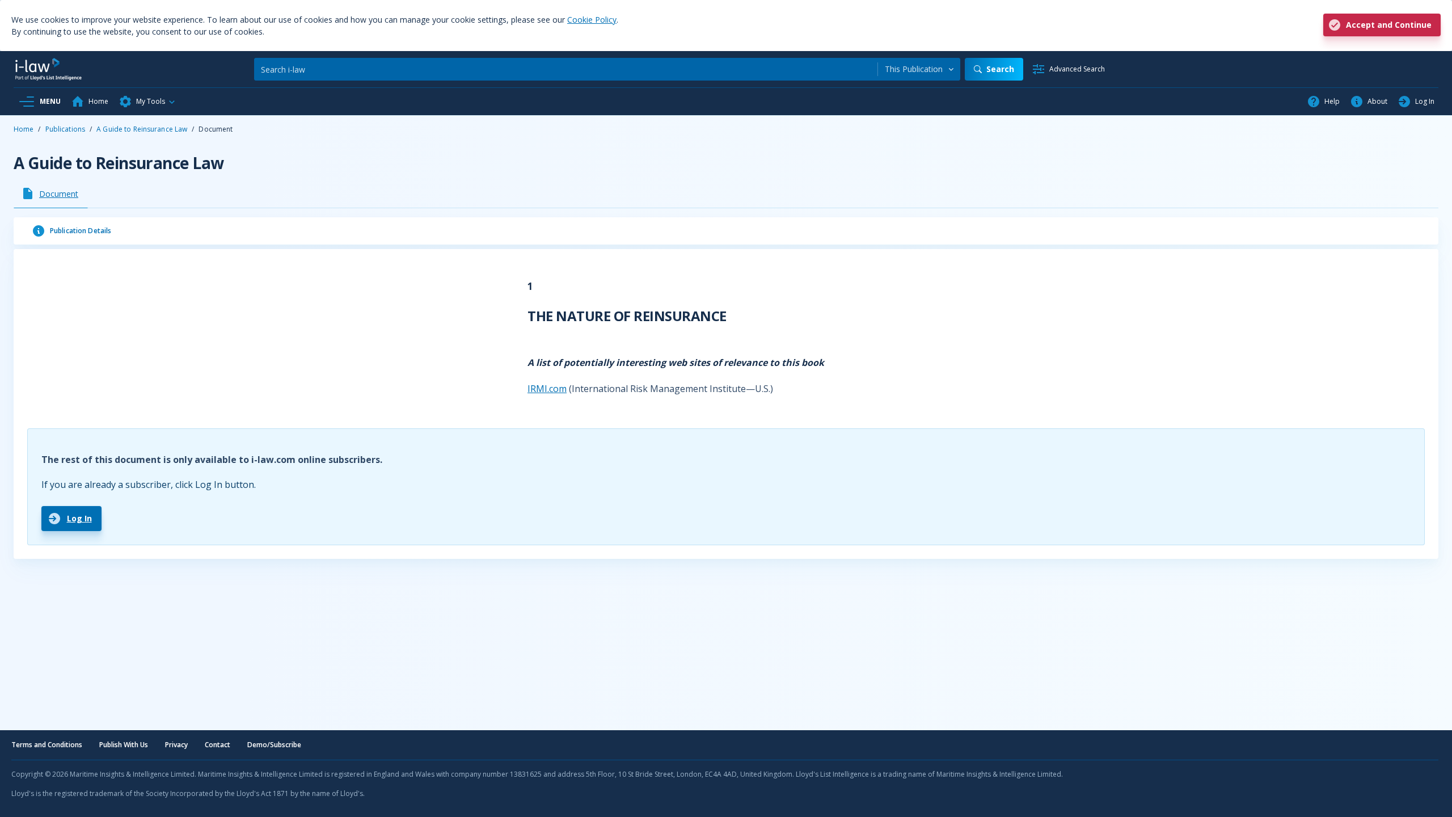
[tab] (51, 193)
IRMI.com (547, 388)
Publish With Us (123, 744)
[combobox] (919, 69)
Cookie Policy (592, 19)
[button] (147, 101)
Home (23, 129)
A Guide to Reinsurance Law (141, 129)
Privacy (176, 744)
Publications (65, 129)
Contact (217, 744)
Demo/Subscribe (274, 744)
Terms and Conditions (46, 744)
